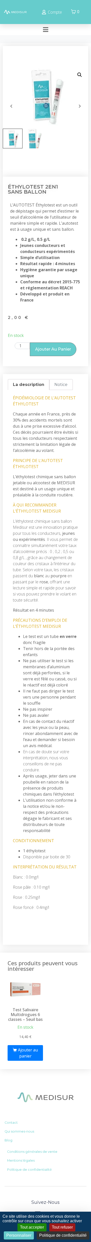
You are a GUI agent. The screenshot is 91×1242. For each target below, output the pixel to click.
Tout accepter (32, 1227)
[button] (79, 74)
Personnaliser (18, 1235)
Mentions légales (21, 1160)
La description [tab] (28, 384)
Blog (8, 1140)
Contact (11, 1122)
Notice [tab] (60, 384)
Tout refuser (62, 1227)
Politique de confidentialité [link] (63, 1235)
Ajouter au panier (53, 349)
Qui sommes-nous (19, 1131)
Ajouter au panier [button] (28, 1053)
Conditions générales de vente (32, 1152)
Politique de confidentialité (29, 1169)
